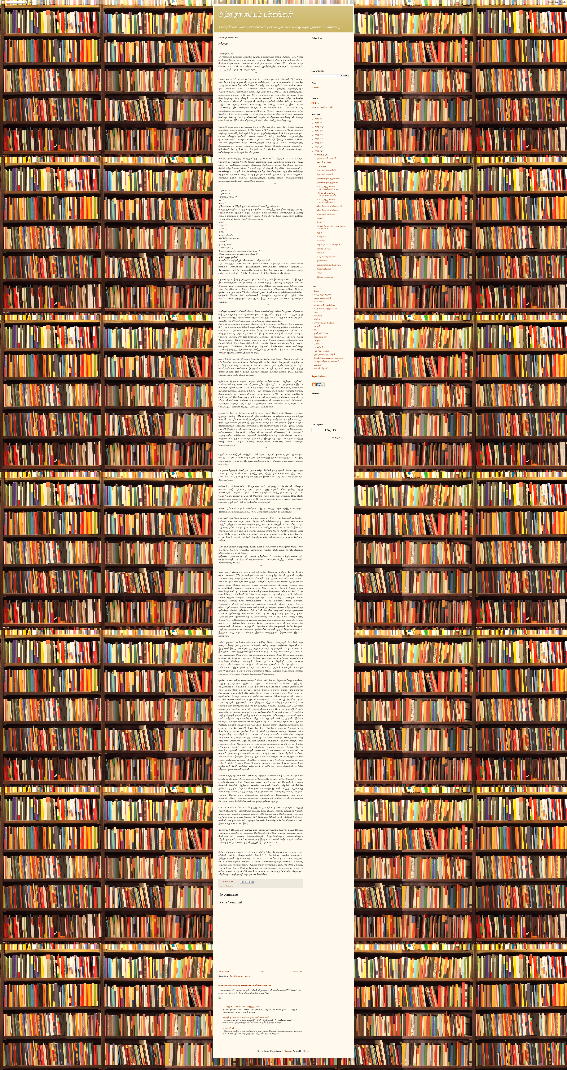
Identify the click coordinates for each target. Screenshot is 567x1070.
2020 (317, 131)
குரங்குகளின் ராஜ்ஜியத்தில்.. (329, 264)
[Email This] (241, 882)
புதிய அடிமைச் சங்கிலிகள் (328, 209)
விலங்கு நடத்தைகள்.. (326, 276)
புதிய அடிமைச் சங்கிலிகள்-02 (329, 205)
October (321, 154)
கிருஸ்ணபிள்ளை (324, 268)
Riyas (317, 103)
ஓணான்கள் (322, 260)
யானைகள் (321, 166)
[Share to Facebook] (250, 882)
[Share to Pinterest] (252, 882)
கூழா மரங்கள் (228, 1028)
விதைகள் (318, 364)
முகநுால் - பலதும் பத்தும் (324, 354)
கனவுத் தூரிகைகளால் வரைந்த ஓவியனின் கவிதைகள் (245, 985)
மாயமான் (321, 218)
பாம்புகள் (320, 252)
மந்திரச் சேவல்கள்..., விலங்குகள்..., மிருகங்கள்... (332, 227)
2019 (317, 135)
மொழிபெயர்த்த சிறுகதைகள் (326, 361)
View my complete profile (322, 107)
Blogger (306, 1050)
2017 (317, 143)
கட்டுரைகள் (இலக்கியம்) (324, 305)
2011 (317, 151)
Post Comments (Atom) (240, 976)
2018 (317, 139)
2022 (317, 123)
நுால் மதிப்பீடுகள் (321, 333)
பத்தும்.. (317, 340)
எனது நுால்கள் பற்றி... (323, 298)
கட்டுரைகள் (319, 301)
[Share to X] (247, 882)
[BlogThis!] (244, 882)
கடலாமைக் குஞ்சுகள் (326, 213)
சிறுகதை (229, 886)
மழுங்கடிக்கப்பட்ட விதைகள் (328, 244)
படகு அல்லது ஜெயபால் (326, 256)
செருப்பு (320, 222)
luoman (288, 1050)
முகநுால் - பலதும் (321, 350)
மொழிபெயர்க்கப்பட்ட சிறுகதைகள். (329, 357)
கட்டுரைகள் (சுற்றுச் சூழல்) (325, 308)
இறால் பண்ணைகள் (325, 174)
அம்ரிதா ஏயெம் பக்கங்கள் (256, 14)
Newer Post (224, 971)
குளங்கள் (321, 240)
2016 (317, 147)
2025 (317, 119)
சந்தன (320, 232)
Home (261, 971)
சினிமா (317, 319)
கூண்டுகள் (321, 236)
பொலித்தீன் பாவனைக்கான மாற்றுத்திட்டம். (241, 1006)
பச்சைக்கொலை (324, 248)
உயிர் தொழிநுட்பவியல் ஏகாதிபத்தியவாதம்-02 (327, 194)
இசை (316, 291)
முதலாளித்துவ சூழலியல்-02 (328, 178)
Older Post (297, 971)
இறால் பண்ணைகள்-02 (326, 170)
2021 (317, 127)
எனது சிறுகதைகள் (322, 294)
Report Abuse (319, 376)
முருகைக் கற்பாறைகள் (326, 158)
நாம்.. (316, 329)
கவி (316, 312)
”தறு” (319, 272)
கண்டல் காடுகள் (324, 162)
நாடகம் (317, 326)
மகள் (316, 343)
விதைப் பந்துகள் (321, 368)
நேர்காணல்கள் (320, 336)
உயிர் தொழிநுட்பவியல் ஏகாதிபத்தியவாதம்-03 (327, 187)
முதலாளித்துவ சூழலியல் (327, 182)
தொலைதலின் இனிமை (324, 322)
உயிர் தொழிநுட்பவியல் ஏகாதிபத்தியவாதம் (326, 200)
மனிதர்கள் (318, 347)
